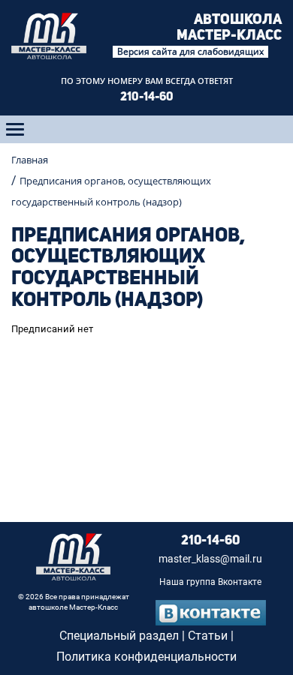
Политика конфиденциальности (146, 657)
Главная (29, 159)
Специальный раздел (119, 635)
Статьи (208, 635)
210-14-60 (147, 98)
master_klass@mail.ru (210, 559)
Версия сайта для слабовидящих (190, 52)
